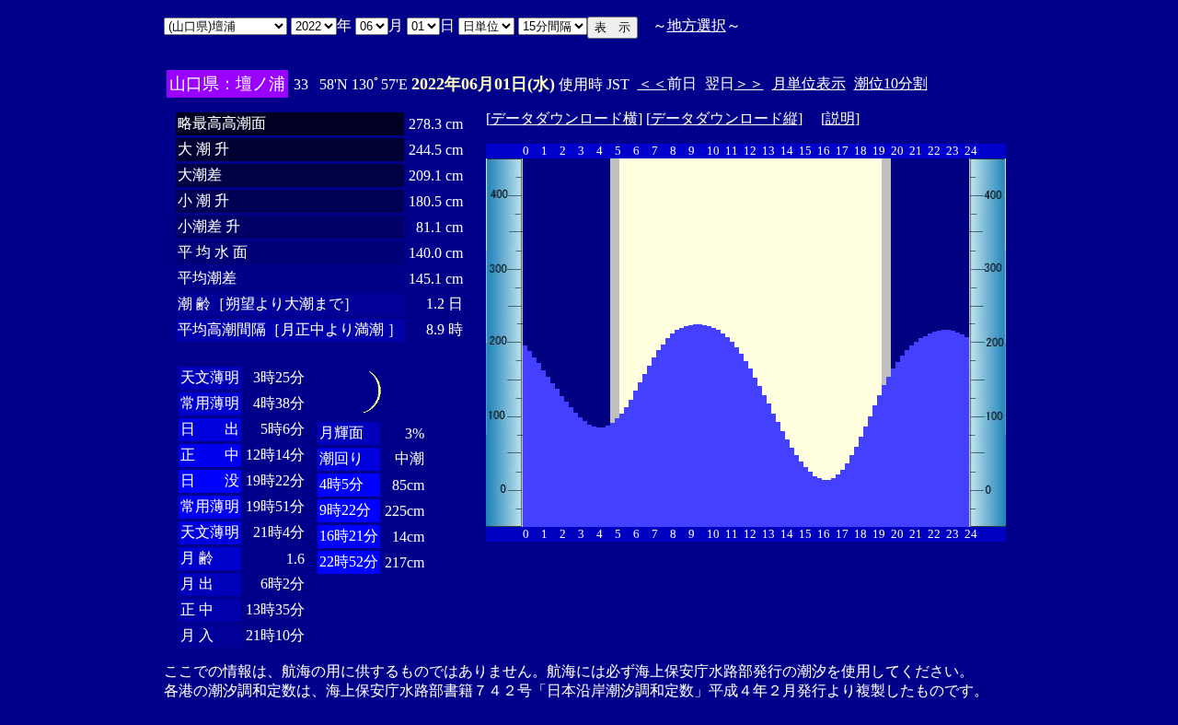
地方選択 (696, 25)
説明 (840, 118)
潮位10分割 (891, 83)
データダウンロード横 (564, 118)
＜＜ (652, 83)
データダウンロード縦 (724, 118)
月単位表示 (809, 83)
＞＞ (749, 83)
